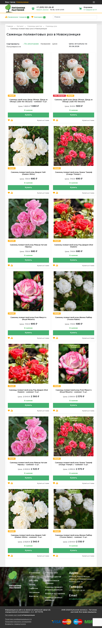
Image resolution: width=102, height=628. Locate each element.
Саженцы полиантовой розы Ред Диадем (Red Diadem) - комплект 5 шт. (28, 391)
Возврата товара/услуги (15, 624)
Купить (28, 115)
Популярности (14, 47)
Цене (54, 44)
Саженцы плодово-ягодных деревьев (54, 588)
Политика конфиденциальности (18, 619)
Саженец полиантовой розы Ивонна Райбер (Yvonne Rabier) (73, 318)
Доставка (33, 580)
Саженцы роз (51, 573)
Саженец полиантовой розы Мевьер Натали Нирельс (28, 246)
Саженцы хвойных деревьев (53, 599)
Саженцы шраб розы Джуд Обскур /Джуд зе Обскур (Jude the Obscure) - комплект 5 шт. (28, 100)
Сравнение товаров (18, 17)
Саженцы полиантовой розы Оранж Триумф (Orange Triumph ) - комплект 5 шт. (73, 463)
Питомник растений (13, 615)
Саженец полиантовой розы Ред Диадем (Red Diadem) (73, 246)
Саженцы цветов (53, 577)
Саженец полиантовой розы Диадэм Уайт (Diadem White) (28, 173)
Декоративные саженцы (52, 582)
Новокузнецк (22, 2)
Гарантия (33, 588)
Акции (32, 584)
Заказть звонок (42, 9)
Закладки (39, 17)
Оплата (32, 577)
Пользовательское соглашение (18, 621)
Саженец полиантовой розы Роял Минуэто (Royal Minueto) (28, 318)
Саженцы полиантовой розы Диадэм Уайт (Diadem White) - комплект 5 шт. (28, 536)
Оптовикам (34, 592)
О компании (34, 573)
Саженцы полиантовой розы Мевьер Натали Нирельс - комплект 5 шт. (28, 463)
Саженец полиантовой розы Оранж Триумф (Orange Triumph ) (73, 173)
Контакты (33, 596)
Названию (45, 44)
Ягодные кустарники (55, 593)
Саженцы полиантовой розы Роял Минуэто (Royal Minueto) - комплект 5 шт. (74, 391)
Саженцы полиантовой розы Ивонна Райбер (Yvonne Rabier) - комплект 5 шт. (73, 536)
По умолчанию (31, 44)
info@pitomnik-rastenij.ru (80, 599)
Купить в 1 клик (43, 120)
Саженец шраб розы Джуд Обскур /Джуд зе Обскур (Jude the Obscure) (74, 100)
